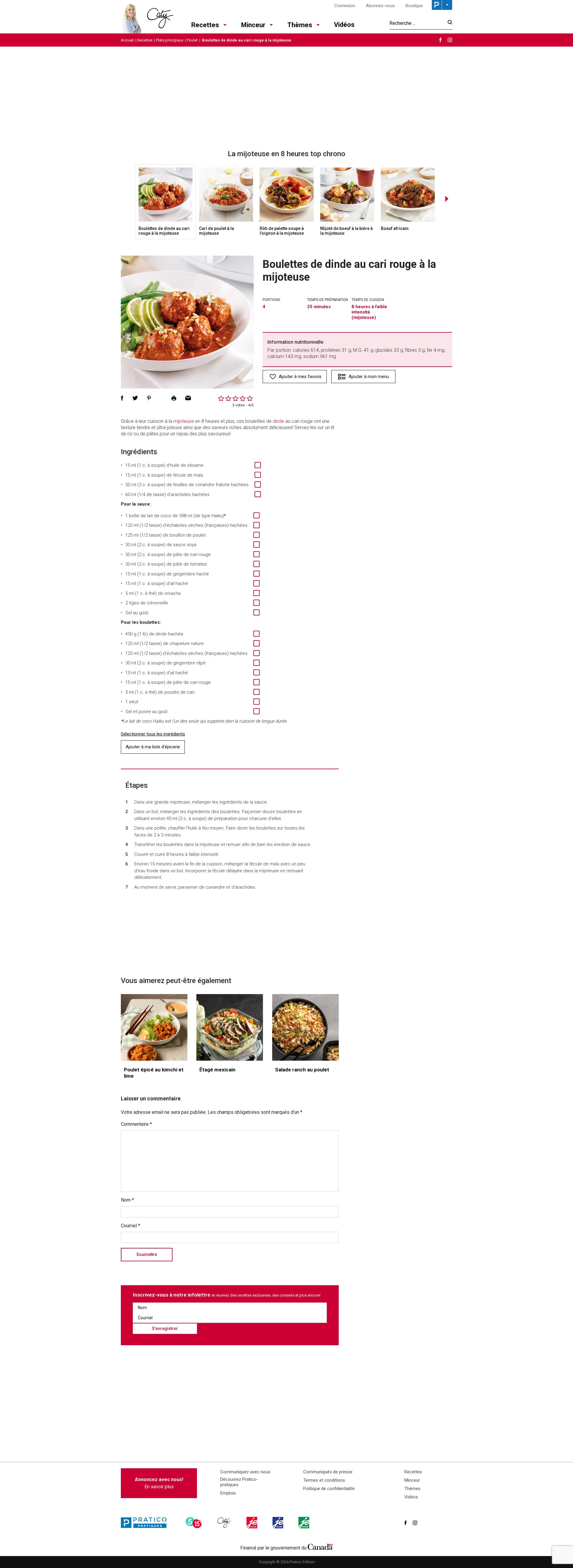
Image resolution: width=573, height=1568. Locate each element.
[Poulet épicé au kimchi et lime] (154, 1027)
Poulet (192, 40)
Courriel (130, 1225)
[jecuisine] (252, 1523)
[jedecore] (278, 1523)
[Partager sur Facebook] (122, 398)
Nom (127, 1200)
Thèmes (299, 25)
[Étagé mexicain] (229, 1027)
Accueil (127, 40)
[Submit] (448, 23)
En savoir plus (159, 1483)
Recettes (205, 25)
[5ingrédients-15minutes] (195, 1523)
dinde (278, 421)
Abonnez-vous (380, 5)
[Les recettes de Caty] (147, 16)
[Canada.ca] (320, 1546)
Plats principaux (169, 40)
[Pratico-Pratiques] (146, 1523)
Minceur (253, 25)
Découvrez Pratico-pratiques (239, 1482)
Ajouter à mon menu (369, 376)
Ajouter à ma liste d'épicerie (153, 747)
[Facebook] (440, 40)
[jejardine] (304, 1523)
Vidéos (344, 24)
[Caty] (225, 1523)
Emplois (228, 1493)
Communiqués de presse (327, 1472)
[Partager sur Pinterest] (149, 398)
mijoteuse (183, 421)
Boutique (414, 5)
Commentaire (136, 1124)
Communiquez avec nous (245, 1472)
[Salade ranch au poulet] (305, 1027)
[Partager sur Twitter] (135, 398)
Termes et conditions (324, 1480)
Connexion (344, 5)
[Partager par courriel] (188, 398)
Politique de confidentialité (329, 1488)
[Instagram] (450, 40)
